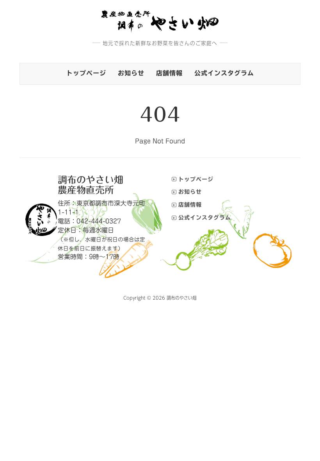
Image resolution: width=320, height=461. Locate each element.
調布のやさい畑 (182, 297)
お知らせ (131, 73)
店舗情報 (169, 73)
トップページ (86, 73)
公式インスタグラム (224, 73)
